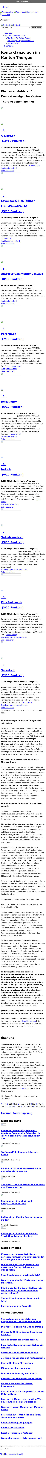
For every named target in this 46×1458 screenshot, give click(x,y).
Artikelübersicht (14, 43)
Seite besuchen (7, 171)
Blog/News (8, 46)
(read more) (34, 165)
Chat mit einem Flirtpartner (17, 1363)
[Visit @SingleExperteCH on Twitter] (19, 12)
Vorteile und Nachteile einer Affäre (21, 1378)
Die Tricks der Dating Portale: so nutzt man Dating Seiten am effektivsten (20, 1267)
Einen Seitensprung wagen (16, 1422)
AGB (2, 1454)
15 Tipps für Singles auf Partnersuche (23, 1358)
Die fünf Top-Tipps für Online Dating (22, 1327)
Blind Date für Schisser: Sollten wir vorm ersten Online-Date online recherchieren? (21, 1290)
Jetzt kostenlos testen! (10, 241)
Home (5, 7)
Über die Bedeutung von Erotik (19, 1373)
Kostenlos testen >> (9, 504)
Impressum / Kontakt (14, 1454)
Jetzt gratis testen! (9, 168)
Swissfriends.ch (12, 537)
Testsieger (8, 33)
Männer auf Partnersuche (15, 1368)
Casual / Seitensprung (16, 1113)
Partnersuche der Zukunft (16, 1306)
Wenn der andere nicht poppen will (21, 1438)
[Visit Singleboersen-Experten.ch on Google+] (32, 12)
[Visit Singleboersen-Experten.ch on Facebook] (7, 12)
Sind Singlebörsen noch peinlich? (20, 1275)
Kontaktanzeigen (29, 1021)
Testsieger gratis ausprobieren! (14, 570)
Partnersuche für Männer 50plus (19, 1353)
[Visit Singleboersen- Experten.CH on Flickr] (5, 15)
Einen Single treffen (12, 1428)
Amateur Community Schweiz (22, 274)
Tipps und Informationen (14, 36)
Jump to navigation (23, 1)
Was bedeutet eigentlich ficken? (19, 1340)
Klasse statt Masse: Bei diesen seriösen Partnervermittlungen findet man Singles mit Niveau (22, 1257)
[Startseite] (6, 25)
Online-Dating (23, 1088)
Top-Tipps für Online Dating (18, 38)
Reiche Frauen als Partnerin (17, 1433)
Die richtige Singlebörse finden (20, 41)
